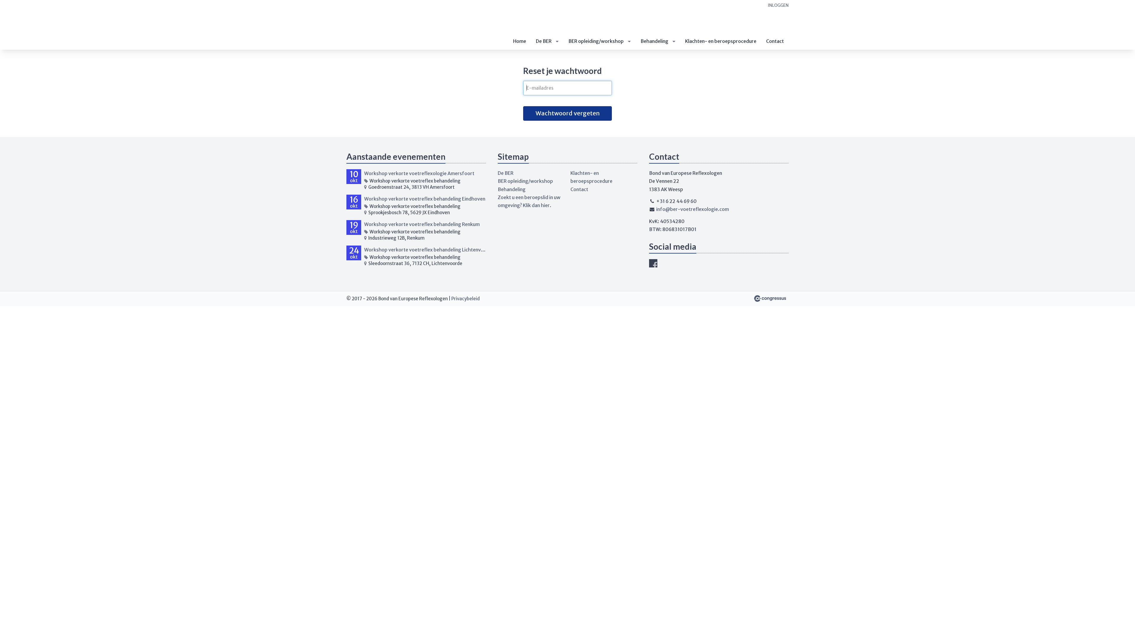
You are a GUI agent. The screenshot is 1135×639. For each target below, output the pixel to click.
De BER (544, 41)
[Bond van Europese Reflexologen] (376, 25)
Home (519, 41)
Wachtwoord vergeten (568, 113)
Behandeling (654, 41)
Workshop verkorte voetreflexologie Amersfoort (419, 173)
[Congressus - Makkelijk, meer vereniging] (770, 298)
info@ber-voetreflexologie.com (692, 209)
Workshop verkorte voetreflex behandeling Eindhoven (424, 199)
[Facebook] (653, 263)
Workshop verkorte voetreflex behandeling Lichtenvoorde (425, 250)
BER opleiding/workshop (596, 41)
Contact (775, 41)
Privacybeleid (465, 298)
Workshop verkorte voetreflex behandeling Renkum (422, 224)
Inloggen (778, 5)
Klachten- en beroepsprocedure (720, 41)
